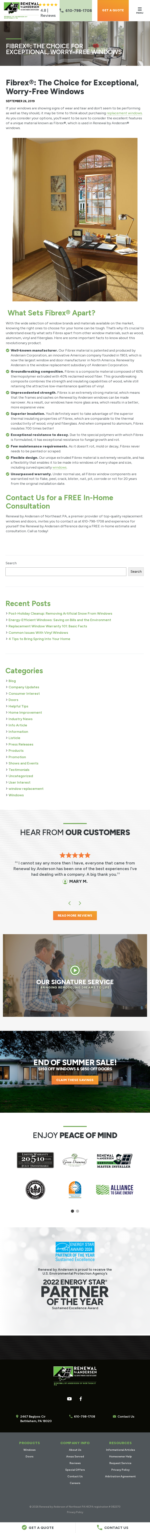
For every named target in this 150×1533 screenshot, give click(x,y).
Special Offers (75, 1469)
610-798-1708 (84, 1416)
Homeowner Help (120, 1456)
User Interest (19, 782)
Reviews (75, 1463)
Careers (75, 1483)
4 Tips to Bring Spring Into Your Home (39, 639)
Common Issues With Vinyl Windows (38, 632)
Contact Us (126, 1416)
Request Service (120, 1463)
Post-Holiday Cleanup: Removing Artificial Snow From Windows (60, 613)
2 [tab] (78, 1212)
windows (60, 467)
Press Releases (21, 744)
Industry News (21, 719)
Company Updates (24, 687)
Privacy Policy (120, 1469)
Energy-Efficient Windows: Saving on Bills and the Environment (60, 620)
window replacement (26, 789)
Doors (13, 700)
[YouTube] (69, 1399)
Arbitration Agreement (120, 1476)
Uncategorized (21, 776)
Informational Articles (120, 1450)
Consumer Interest (24, 693)
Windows (16, 795)
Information (18, 731)
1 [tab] (72, 1212)
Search (11, 563)
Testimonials (19, 770)
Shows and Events (23, 763)
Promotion (17, 757)
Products (16, 750)
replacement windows (124, 113)
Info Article (18, 725)
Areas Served (75, 1456)
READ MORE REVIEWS (75, 915)
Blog (12, 681)
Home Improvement (25, 712)
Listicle (14, 738)
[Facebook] (81, 1399)
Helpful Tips (18, 706)
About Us (75, 1450)
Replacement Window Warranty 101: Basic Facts (48, 626)
